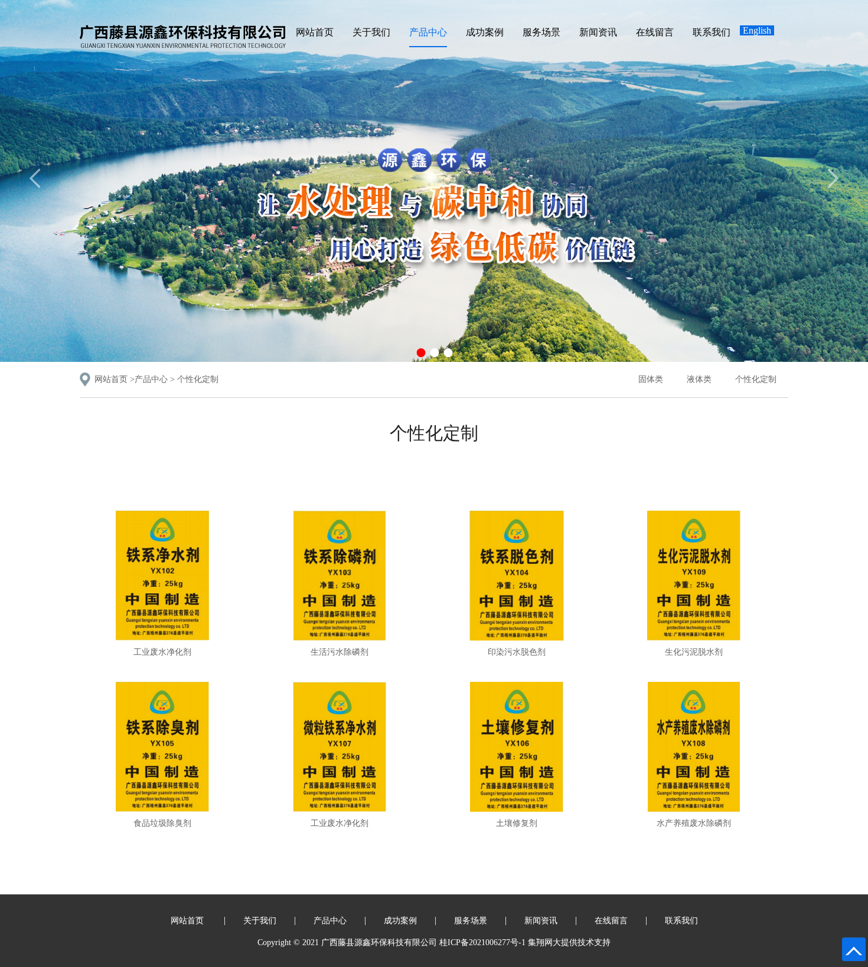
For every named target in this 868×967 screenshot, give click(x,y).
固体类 (650, 379)
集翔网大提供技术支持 (569, 942)
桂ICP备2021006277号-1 (482, 942)
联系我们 (711, 32)
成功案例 (485, 32)
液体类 (699, 379)
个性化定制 (197, 379)
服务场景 (541, 32)
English (757, 30)
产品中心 (428, 32)
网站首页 (315, 32)
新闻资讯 (598, 32)
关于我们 (371, 32)
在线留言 (655, 32)
